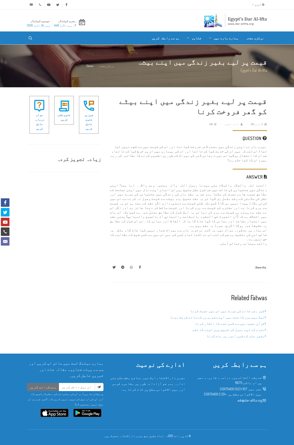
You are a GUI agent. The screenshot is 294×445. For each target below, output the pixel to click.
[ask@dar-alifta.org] (31, 4)
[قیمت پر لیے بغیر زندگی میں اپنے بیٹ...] (140, 267)
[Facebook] (66, 4)
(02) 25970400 (230, 389)
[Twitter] (57, 4)
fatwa (90, 66)
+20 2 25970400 (215, 394)
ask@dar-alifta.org (249, 400)
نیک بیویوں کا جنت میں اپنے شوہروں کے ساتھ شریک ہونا (217, 317)
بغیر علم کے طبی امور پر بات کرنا (235, 336)
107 (245, 389)
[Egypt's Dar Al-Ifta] (235, 20)
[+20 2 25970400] (40, 4)
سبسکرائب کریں (43, 387)
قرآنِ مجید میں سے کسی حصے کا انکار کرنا (230, 323)
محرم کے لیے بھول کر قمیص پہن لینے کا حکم (228, 329)
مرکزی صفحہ (106, 66)
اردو (258, 4)
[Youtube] (49, 4)
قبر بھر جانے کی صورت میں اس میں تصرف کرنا (227, 311)
